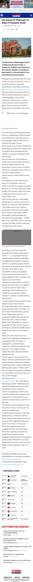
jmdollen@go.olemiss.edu (11, 459)
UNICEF (9, 255)
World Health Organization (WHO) (18, 89)
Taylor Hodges (7, 535)
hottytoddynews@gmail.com (12, 464)
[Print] (16, 29)
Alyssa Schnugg (7, 562)
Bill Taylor (6, 556)
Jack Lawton (8, 25)
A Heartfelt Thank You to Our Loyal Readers (17, 560)
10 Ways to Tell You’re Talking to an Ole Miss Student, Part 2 (15, 539)
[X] (8, 29)
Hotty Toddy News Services (10, 542)
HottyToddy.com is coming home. (13, 554)
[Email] (12, 29)
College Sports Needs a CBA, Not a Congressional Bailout (14, 532)
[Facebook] (4, 29)
